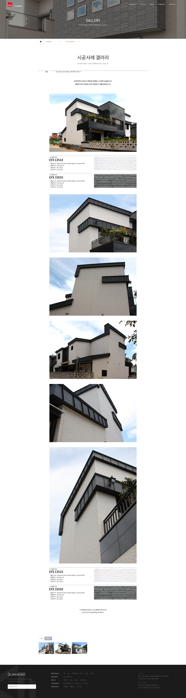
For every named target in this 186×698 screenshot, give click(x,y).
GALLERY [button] (48, 42)
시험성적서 (83, 680)
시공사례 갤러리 (67, 677)
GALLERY (143, 4)
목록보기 (48, 638)
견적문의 (65, 687)
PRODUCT (132, 4)
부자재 (92, 673)
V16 (64, 673)
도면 (71, 680)
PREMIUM (75, 673)
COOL (81, 673)
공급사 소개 (78, 683)
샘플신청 (72, 687)
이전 (41, 638)
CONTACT (172, 4)
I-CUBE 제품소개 (68, 683)
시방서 (76, 680)
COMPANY (161, 4)
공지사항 (79, 687)
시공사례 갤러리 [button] (70, 42)
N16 (68, 673)
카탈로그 (65, 680)
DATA (152, 4)
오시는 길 (85, 683)
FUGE (86, 673)
